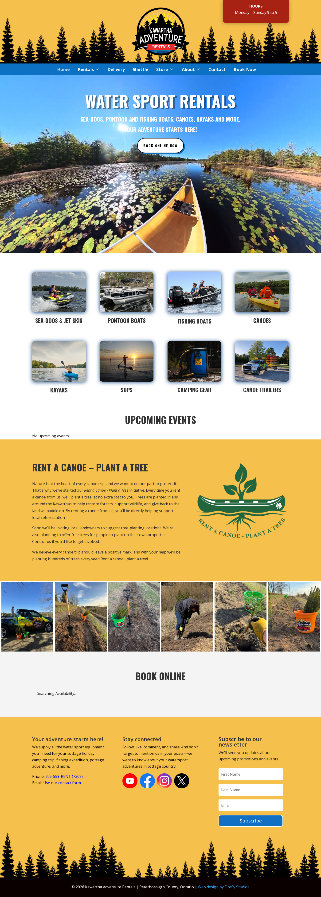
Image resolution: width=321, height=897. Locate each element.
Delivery (116, 69)
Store (162, 69)
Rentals (86, 69)
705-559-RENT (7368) (64, 776)
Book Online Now (160, 145)
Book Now (245, 69)
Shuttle (140, 69)
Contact (217, 69)
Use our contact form (62, 782)
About (188, 69)
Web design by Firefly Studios (223, 886)
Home (63, 69)
